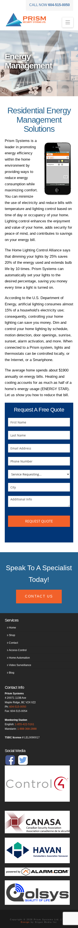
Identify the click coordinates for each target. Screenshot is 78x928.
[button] (67, 22)
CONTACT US (39, 596)
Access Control (18, 650)
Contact (13, 642)
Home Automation (19, 657)
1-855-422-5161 (24, 724)
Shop (12, 635)
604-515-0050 (17, 706)
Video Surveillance (20, 665)
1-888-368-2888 (27, 728)
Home (12, 627)
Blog (11, 672)
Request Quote (39, 521)
